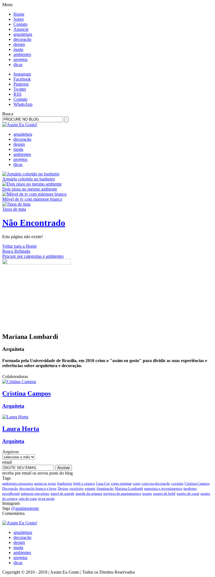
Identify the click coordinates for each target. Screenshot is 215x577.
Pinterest (21, 84)
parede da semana (89, 493)
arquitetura (22, 34)
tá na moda (46, 498)
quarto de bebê (164, 493)
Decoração (10, 488)
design (19, 44)
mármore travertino (35, 493)
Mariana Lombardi (129, 488)
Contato (20, 24)
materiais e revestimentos (163, 488)
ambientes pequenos (17, 483)
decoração (22, 39)
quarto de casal (188, 493)
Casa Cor (103, 483)
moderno (190, 488)
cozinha (177, 483)
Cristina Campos (197, 483)
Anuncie (21, 29)
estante (90, 488)
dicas (17, 64)
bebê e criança (84, 483)
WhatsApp (22, 104)
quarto (147, 493)
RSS (17, 94)
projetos (20, 59)
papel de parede (62, 493)
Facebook (22, 79)
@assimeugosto (25, 508)
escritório (76, 488)
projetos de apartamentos (122, 493)
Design (63, 488)
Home (18, 14)
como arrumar (121, 483)
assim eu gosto (45, 483)
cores (137, 483)
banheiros (64, 483)
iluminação (105, 488)
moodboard (11, 493)
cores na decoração (156, 483)
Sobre (18, 19)
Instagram (22, 74)
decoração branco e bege (38, 488)
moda (18, 49)
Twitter (19, 89)
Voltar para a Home (19, 246)
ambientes (22, 54)
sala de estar (28, 498)
